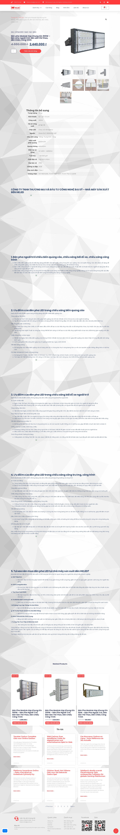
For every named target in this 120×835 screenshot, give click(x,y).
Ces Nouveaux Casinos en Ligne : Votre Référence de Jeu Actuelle (91, 738)
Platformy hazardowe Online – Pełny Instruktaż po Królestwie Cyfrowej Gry (25, 772)
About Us (86, 7)
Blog (57, 7)
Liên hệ (76, 7)
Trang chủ (14, 17)
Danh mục (36, 7)
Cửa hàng (49, 7)
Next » (72, 806)
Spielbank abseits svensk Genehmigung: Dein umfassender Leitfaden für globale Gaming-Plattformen (92, 773)
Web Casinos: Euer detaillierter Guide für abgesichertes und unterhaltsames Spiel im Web (59, 739)
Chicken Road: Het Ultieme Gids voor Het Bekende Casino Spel (58, 772)
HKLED (21, 17)
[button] (100, 2)
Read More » (17, 756)
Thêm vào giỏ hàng (30, 51)
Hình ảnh (66, 7)
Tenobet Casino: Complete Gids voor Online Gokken (24, 737)
